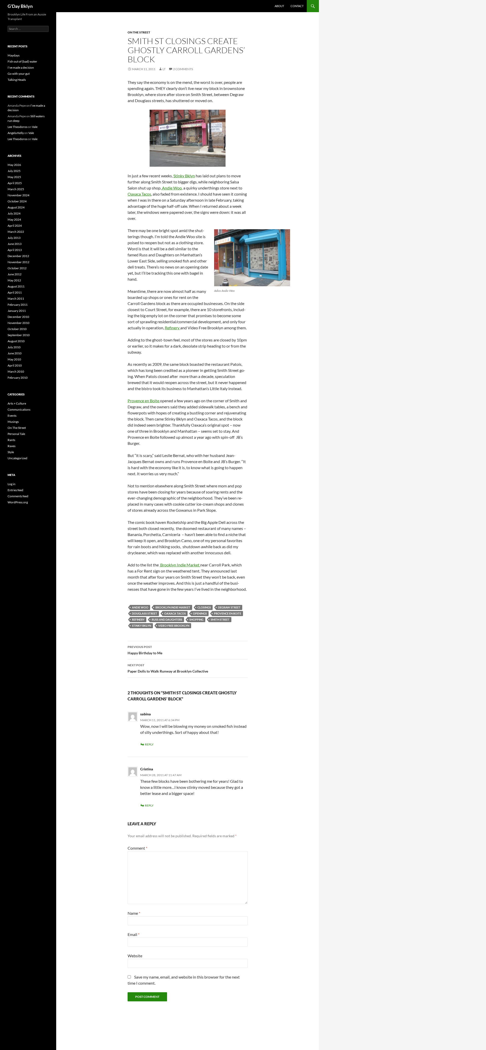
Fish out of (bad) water (22, 61)
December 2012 (18, 256)
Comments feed (18, 496)
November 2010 (18, 323)
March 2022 (16, 232)
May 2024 (14, 219)
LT (164, 69)
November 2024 (18, 195)
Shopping (196, 619)
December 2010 (18, 317)
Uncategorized (17, 458)
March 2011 (16, 298)
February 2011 (18, 305)
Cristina (146, 769)
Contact (297, 6)
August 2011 (16, 286)
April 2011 (15, 292)
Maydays (13, 55)
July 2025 (14, 171)
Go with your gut (19, 73)
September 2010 (19, 335)
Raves (11, 446)
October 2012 (17, 268)
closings (204, 607)
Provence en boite (227, 613)
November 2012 (18, 262)
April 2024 (15, 225)
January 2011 (17, 311)
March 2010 (16, 371)
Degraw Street (229, 607)
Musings (13, 422)
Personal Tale (16, 434)
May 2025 (14, 177)
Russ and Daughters (167, 619)
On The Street (139, 32)
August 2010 (16, 341)
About (279, 6)
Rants (11, 440)
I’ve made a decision (21, 67)
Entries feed (15, 490)
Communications (19, 409)
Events (12, 415)
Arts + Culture (17, 403)
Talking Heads (17, 80)
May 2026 (14, 165)
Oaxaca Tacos (139, 194)
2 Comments (183, 69)
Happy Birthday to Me (145, 650)
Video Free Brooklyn (173, 625)
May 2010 (14, 359)
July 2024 (14, 213)
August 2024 (16, 207)
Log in (11, 484)
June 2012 (15, 274)
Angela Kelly (16, 133)
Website (135, 955)
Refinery (172, 327)
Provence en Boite (144, 400)
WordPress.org (18, 502)
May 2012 (14, 280)
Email (133, 934)
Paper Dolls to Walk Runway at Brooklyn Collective (168, 668)
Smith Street (220, 619)
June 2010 (15, 353)
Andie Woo (171, 187)
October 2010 (17, 329)
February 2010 (18, 377)
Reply (149, 744)
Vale (34, 127)
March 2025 (16, 189)
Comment (137, 848)
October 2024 (17, 201)
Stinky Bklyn (184, 175)
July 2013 (14, 238)
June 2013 (15, 244)
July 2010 (14, 347)
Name (134, 913)
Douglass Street (144, 613)
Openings (200, 613)
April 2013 (15, 250)
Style (11, 452)
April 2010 (15, 365)
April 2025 (15, 183)
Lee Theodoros (17, 127)
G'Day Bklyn (20, 6)
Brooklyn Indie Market (179, 564)
